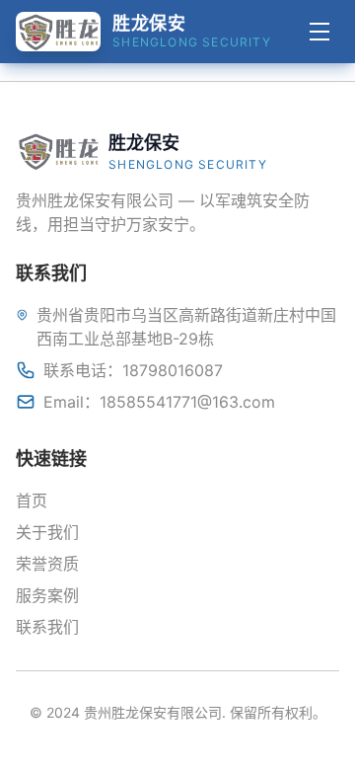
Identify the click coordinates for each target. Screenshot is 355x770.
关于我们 (47, 532)
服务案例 (47, 595)
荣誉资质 (47, 564)
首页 (31, 500)
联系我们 (47, 627)
